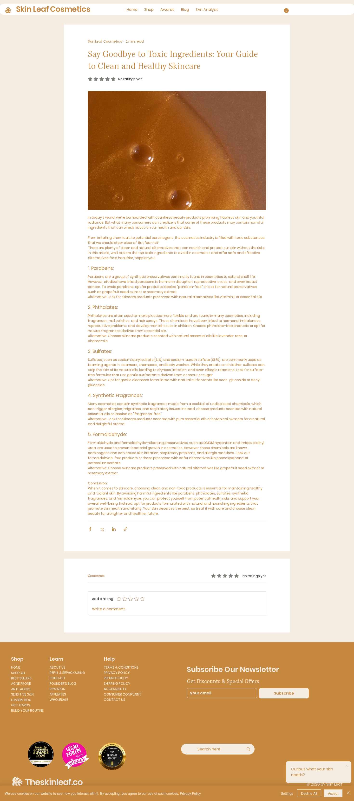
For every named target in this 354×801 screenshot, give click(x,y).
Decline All (309, 793)
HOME (15, 667)
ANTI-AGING (20, 689)
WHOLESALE (59, 699)
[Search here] (248, 749)
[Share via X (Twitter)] (102, 529)
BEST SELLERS (21, 678)
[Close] (348, 793)
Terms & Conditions (121, 667)
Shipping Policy (117, 683)
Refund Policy (116, 678)
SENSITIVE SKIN (22, 694)
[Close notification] (346, 766)
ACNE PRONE (21, 683)
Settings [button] (287, 793)
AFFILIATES (58, 694)
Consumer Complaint (122, 694)
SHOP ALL (18, 673)
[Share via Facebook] (90, 529)
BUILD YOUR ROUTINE (27, 710)
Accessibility (115, 688)
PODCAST (58, 678)
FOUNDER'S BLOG (63, 683)
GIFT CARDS (20, 705)
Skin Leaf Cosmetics (53, 9)
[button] (286, 10)
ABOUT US (58, 667)
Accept (333, 793)
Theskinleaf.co (53, 782)
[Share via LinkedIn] (113, 529)
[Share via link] (125, 529)
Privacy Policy (117, 672)
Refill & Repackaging (67, 672)
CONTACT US (114, 699)
